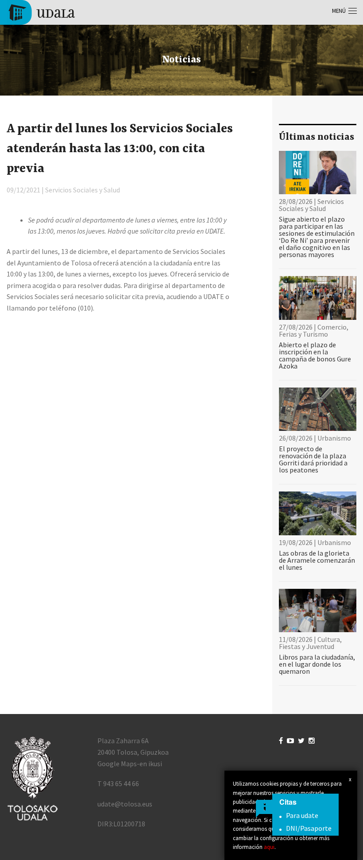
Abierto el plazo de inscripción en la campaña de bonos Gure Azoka (315, 355)
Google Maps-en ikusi (129, 763)
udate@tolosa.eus (124, 803)
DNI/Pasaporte (309, 828)
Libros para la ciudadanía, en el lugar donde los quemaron (317, 664)
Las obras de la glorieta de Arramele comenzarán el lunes (317, 560)
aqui (269, 846)
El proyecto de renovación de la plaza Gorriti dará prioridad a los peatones (313, 459)
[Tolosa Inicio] (41, 11)
